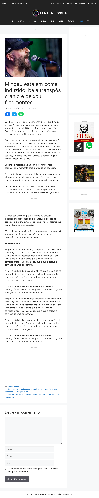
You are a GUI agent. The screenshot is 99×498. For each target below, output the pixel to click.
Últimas (21, 21)
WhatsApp (57, 3)
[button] (88, 21)
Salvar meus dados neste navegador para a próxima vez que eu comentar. (32, 470)
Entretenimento (14, 386)
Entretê (80, 21)
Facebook (81, 3)
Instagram (69, 3)
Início (12, 21)
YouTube (93, 3)
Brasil (61, 21)
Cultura (70, 21)
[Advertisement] (33, 205)
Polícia (52, 21)
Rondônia (32, 21)
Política (43, 21)
